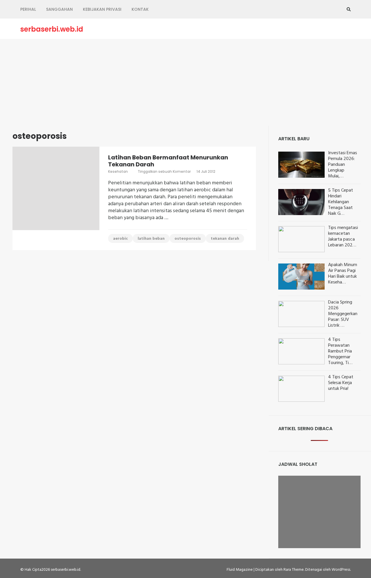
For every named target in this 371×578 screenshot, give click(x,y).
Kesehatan (118, 171)
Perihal (28, 9)
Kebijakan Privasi (102, 9)
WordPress (341, 569)
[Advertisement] (185, 82)
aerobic (120, 238)
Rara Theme (293, 569)
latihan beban (151, 238)
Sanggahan (59, 9)
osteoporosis (187, 238)
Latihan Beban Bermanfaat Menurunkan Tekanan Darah (168, 160)
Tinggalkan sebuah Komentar (164, 171)
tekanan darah (225, 238)
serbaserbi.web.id (51, 29)
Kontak (140, 9)
